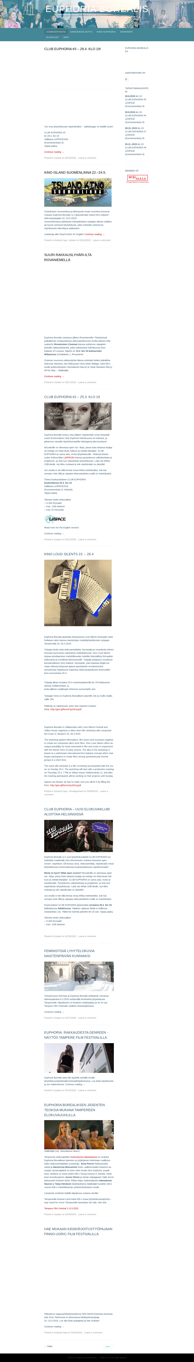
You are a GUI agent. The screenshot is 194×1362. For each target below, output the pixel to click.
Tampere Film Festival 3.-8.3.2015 (61, 1208)
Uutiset (57, 158)
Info (66, 37)
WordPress (92, 1357)
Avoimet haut (60, 240)
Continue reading (54, 152)
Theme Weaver (120, 1357)
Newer (108, 1346)
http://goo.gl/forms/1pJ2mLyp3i (66, 709)
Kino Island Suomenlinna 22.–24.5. (75, 172)
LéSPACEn (69, 457)
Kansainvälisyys (81, 32)
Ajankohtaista (56, 32)
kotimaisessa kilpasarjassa (84, 1157)
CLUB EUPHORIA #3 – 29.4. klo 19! (72, 49)
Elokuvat (52, 37)
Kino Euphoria (106, 32)
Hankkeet (126, 32)
